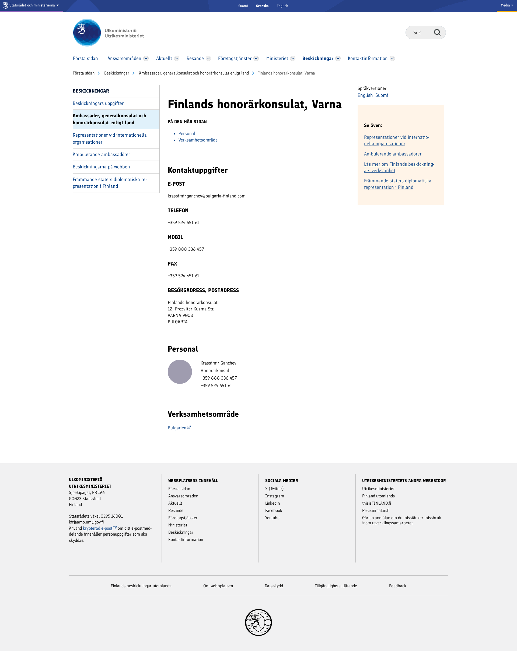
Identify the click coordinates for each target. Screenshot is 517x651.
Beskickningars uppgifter (98, 103)
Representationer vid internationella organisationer (110, 138)
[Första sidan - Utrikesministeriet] (116, 32)
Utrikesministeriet (378, 488)
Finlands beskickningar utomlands (141, 585)
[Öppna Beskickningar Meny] (338, 58)
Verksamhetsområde (198, 140)
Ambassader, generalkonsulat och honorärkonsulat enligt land (193, 73)
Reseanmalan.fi (376, 510)
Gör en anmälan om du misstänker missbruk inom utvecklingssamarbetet (401, 520)
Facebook (273, 510)
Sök (437, 32)
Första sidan (84, 73)
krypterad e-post (97, 528)
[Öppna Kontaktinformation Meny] (392, 58)
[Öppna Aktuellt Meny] (177, 58)
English (282, 6)
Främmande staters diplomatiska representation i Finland (110, 182)
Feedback (397, 585)
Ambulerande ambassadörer (101, 154)
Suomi (243, 6)
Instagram (274, 495)
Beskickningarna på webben (101, 167)
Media (506, 5)
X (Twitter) (274, 488)
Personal (187, 133)
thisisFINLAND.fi (376, 503)
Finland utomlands (378, 495)
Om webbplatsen (218, 585)
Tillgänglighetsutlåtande (336, 585)
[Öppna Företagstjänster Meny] (256, 58)
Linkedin (272, 503)
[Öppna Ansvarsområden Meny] (146, 58)
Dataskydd (274, 585)
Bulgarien (177, 427)
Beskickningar (116, 73)
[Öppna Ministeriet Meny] (293, 58)
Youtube (272, 517)
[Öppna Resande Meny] (208, 58)
